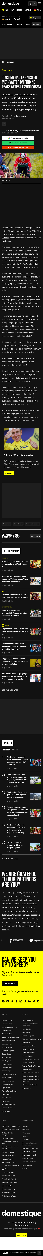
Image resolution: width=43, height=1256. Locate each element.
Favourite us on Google (19, 138)
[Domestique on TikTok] (25, 1001)
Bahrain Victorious (24, 94)
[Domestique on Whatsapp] (38, 1001)
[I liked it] (4, 124)
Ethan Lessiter (21, 116)
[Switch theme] (32, 4)
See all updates (10, 690)
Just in (15, 749)
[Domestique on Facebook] (16, 1001)
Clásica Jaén (13, 303)
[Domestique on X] (12, 1001)
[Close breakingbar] (39, 1253)
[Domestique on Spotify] (3, 1001)
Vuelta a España (13, 19)
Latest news (10, 62)
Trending (6, 749)
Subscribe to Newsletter (19, 147)
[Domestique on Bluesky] (33, 1001)
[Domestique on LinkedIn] (29, 1001)
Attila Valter (7, 94)
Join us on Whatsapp (19, 143)
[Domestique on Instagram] (20, 1001)
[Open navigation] (39, 3)
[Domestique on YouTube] (7, 1001)
